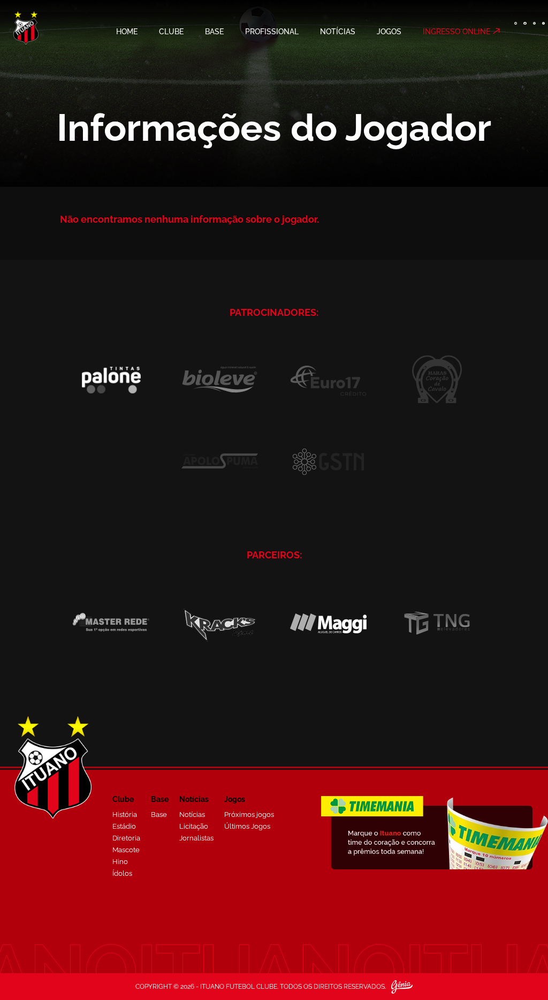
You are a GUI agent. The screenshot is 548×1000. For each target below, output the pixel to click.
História (124, 814)
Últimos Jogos (247, 826)
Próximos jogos (249, 814)
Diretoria (126, 838)
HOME (127, 31)
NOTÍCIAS (337, 31)
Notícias (192, 814)
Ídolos (122, 873)
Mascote (126, 850)
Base (159, 814)
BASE (214, 31)
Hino (120, 862)
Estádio (124, 826)
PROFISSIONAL (272, 31)
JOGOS (389, 31)
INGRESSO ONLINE (456, 31)
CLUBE (171, 31)
